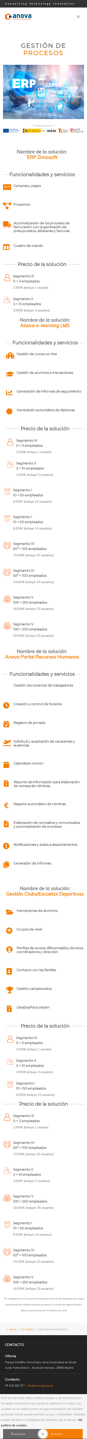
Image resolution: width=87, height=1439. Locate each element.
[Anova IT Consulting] (18, 10)
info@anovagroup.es (40, 1385)
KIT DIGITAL (27, 1329)
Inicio (13, 1329)
